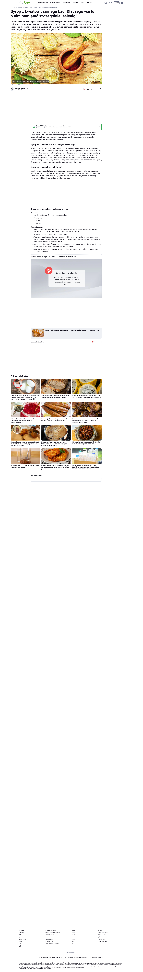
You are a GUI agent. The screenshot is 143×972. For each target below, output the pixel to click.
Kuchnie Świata (55, 2)
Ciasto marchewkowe (103, 932)
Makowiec (74, 936)
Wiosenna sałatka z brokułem (52, 943)
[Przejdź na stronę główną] (21, 4)
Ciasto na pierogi (102, 934)
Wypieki (89, 2)
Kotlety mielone (22, 939)
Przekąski (21, 937)
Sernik (73, 934)
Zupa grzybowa (22, 945)
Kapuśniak (100, 936)
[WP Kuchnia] (31, 2)
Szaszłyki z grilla (49, 941)
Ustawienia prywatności (96, 957)
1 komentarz (89, 89)
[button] (110, 3)
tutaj (50, 968)
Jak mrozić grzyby (50, 934)
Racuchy (74, 946)
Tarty (73, 941)
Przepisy (75, 2)
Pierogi (20, 943)
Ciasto (73, 932)
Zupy (20, 934)
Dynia (47, 936)
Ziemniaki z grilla (49, 939)
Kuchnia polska (43, 2)
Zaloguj (117, 2)
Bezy (73, 943)
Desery (73, 939)
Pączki (73, 945)
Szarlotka (74, 937)
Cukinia (47, 937)
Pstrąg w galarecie (23, 946)
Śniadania (21, 932)
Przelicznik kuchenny (102, 941)
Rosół (20, 941)
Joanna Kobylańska (20, 88)
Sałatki (20, 936)
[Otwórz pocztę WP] (105, 2)
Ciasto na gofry (101, 939)
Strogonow (100, 937)
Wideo (82, 2)
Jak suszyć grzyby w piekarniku (53, 932)
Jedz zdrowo (66, 2)
